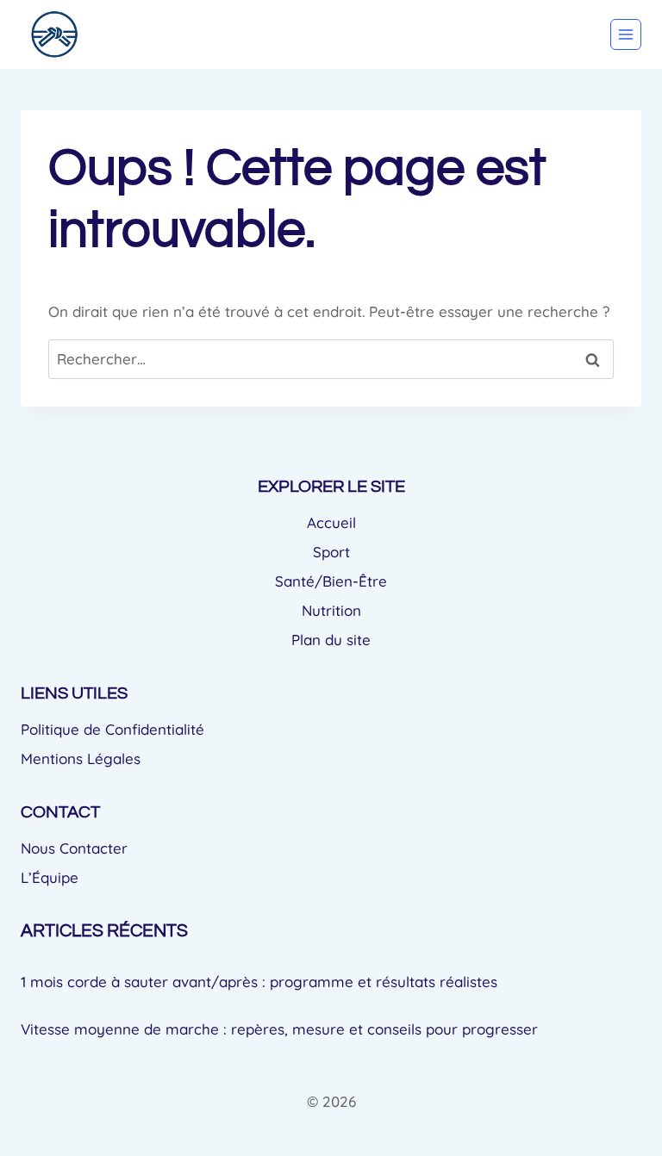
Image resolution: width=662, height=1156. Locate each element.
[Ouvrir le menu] (625, 34)
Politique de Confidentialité (112, 729)
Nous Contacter (74, 848)
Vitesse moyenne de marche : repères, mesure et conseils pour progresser (279, 1029)
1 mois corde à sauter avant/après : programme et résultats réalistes (259, 982)
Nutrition (331, 610)
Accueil (331, 522)
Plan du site (331, 640)
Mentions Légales (81, 758)
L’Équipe (49, 877)
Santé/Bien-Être (331, 581)
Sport (331, 552)
